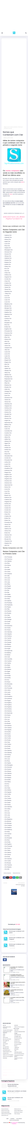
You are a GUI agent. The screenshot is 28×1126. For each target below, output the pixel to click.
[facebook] (5, 959)
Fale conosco (17, 1113)
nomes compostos (14, 126)
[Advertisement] (14, 16)
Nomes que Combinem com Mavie (17, 1091)
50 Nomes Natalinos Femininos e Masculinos (17, 975)
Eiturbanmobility (18, 1037)
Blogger (16, 1033)
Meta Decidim (6, 1048)
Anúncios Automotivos (19, 1053)
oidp (15, 1050)
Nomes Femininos (16, 873)
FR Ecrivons (5, 1037)
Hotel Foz (16, 1030)
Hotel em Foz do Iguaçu (19, 1026)
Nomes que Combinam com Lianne (16, 932)
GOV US (4, 1025)
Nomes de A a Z (17, 1108)
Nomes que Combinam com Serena (15, 1098)
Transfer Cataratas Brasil (19, 1031)
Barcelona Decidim (7, 1039)
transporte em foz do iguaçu (18, 1056)
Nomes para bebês (5, 1112)
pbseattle (16, 1049)
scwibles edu (6, 1053)
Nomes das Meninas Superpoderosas (13, 1085)
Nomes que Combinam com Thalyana (16, 938)
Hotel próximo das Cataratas (7, 1027)
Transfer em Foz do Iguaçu (18, 1058)
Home (7, 1118)
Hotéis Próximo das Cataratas (7, 1032)
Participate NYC (17, 1034)
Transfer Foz (17, 1039)
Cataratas (5, 1057)
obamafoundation (18, 1052)
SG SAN (17, 924)
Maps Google (16, 1028)
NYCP (4, 1035)
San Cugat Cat (6, 1040)
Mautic (15, 1045)
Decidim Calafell (17, 1042)
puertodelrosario (6, 1050)
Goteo (4, 1045)
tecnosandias (6, 1046)
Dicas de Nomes (4, 1108)
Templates (14, 1123)
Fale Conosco (19, 1118)
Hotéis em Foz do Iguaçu (8, 1054)
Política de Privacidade (6, 1113)
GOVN (4, 1034)
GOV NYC (16, 1025)
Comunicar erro (4, 1115)
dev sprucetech (17, 1044)
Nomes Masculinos (18, 1110)
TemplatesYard (14, 1122)
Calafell (4, 1042)
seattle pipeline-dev (7, 1051)
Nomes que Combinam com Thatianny (16, 945)
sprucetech (5, 1043)
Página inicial (6, 126)
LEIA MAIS (17, 972)
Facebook (12, 1118)
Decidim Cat (17, 1041)
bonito (22, 182)
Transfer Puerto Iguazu (7, 1030)
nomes (11, 194)
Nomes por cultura (18, 1112)
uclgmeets (16, 1047)
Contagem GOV (17, 1036)
